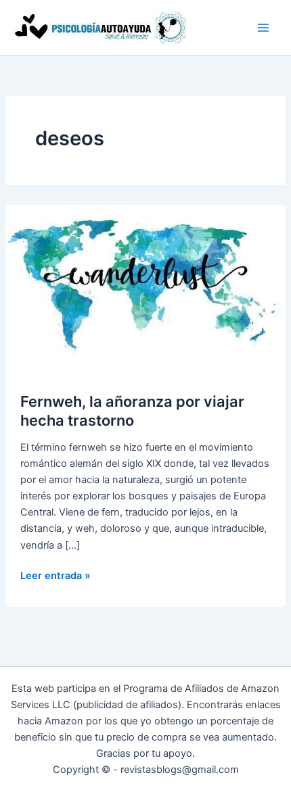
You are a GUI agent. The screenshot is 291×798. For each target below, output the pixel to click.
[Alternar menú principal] (263, 28)
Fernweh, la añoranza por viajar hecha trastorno (132, 411)
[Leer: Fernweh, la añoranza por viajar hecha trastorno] (145, 283)
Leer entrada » (55, 576)
